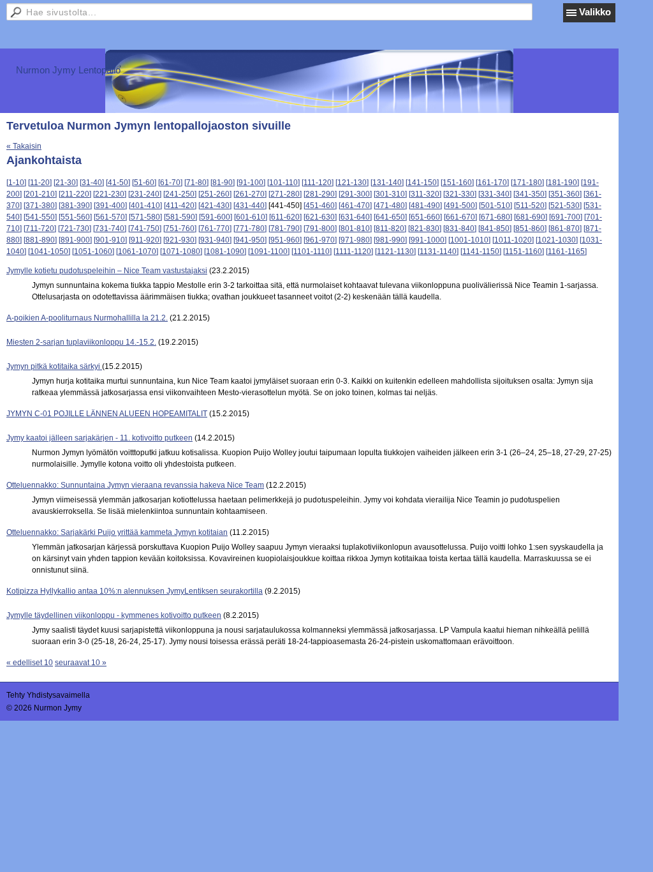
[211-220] (75, 194)
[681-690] (530, 217)
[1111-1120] (353, 251)
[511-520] (530, 205)
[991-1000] (427, 240)
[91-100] (251, 182)
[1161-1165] (566, 251)
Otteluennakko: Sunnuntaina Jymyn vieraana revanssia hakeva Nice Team (135, 485)
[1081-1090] (225, 251)
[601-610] (250, 217)
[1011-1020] (513, 240)
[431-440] (250, 205)
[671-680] (495, 217)
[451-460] (320, 205)
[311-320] (425, 194)
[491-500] (460, 205)
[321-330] (459, 194)
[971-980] (355, 240)
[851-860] (530, 228)
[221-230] (109, 194)
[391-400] (110, 205)
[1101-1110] (311, 251)
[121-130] (352, 182)
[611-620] (285, 217)
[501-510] (495, 205)
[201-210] (40, 194)
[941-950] (250, 240)
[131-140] (387, 182)
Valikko (595, 11)
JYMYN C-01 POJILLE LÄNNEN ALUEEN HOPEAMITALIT (106, 413)
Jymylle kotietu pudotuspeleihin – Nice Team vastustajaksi (106, 270)
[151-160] (457, 182)
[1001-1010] (469, 240)
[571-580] (145, 217)
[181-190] (562, 182)
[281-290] (320, 194)
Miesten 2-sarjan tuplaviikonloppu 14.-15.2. (81, 342)
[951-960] (285, 240)
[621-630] (320, 217)
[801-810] (355, 228)
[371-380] (40, 205)
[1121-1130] (395, 251)
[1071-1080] (181, 251)
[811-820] (390, 228)
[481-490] (425, 205)
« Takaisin (23, 146)
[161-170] (492, 182)
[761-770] (214, 228)
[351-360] (565, 194)
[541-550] (40, 217)
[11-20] (40, 182)
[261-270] (250, 194)
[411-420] (180, 205)
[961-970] (320, 240)
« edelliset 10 (29, 662)
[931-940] (214, 240)
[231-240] (144, 194)
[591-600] (215, 217)
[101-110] (283, 182)
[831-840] (459, 228)
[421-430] (214, 205)
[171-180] (527, 182)
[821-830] (424, 228)
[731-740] (109, 228)
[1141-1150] (480, 251)
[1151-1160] (523, 251)
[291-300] (355, 194)
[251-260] (214, 194)
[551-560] (75, 217)
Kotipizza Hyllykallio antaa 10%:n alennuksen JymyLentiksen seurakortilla (134, 591)
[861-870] (565, 228)
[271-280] (285, 194)
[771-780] (250, 228)
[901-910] (110, 240)
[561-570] (110, 217)
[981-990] (390, 240)
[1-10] (16, 182)
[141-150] (422, 182)
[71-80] (196, 182)
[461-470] (355, 205)
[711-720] (40, 228)
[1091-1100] (269, 251)
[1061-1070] (137, 251)
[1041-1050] (49, 251)
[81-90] (222, 182)
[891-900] (75, 240)
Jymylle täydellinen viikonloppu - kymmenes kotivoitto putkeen (113, 615)
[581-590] (180, 217)
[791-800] (320, 228)
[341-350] (530, 194)
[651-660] (425, 217)
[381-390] (75, 205)
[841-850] (494, 228)
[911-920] (145, 240)
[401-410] (145, 205)
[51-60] (144, 182)
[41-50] (118, 182)
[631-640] (355, 217)
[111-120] (318, 182)
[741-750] (144, 228)
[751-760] (179, 228)
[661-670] (460, 217)
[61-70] (170, 182)
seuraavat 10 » (80, 662)
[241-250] (179, 194)
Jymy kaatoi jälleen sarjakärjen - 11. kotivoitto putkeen (99, 437)
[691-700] (565, 217)
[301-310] (390, 194)
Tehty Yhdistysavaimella (48, 695)
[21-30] (66, 182)
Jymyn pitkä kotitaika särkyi (54, 366)
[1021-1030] (557, 240)
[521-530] (565, 205)
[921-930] (179, 240)
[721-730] (74, 228)
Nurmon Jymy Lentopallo (68, 69)
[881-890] (40, 240)
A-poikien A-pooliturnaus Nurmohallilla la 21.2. (87, 317)
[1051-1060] (93, 251)
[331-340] (494, 194)
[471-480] (390, 205)
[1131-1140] (438, 251)
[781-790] (285, 228)
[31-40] (92, 182)
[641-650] (390, 217)
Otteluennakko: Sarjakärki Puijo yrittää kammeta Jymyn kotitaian (117, 532)
